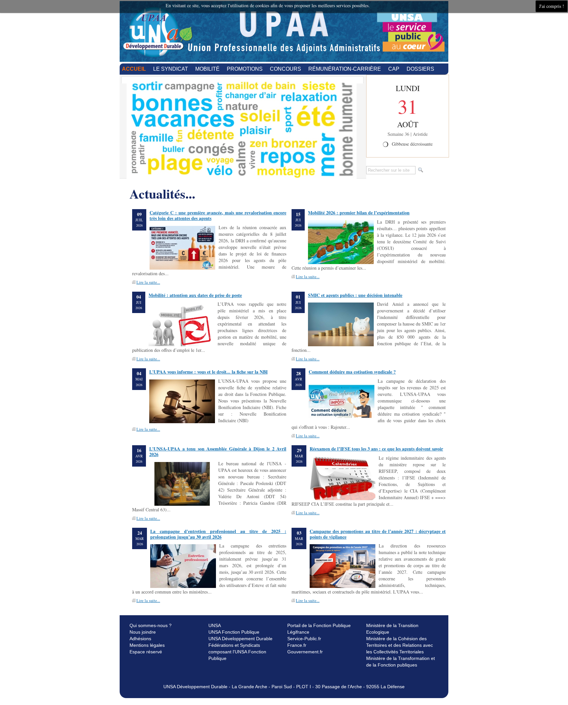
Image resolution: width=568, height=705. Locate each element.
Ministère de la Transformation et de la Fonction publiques (400, 662)
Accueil (134, 69)
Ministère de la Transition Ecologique (392, 629)
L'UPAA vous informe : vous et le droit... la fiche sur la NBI (208, 371)
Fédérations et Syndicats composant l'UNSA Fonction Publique (237, 652)
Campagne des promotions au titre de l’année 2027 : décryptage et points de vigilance (378, 534)
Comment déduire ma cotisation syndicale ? (352, 371)
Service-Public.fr (304, 638)
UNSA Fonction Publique (233, 632)
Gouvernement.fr (305, 651)
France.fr (296, 645)
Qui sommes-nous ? (151, 625)
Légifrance (298, 632)
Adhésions (140, 638)
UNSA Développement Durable (240, 638)
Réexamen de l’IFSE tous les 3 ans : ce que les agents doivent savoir (376, 448)
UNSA (214, 625)
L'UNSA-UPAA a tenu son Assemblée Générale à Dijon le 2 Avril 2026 (217, 451)
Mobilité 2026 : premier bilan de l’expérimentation (359, 212)
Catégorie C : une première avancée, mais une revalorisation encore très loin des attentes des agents (218, 215)
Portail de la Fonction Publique (319, 625)
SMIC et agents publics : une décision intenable (355, 295)
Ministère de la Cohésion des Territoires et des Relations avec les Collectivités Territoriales (399, 645)
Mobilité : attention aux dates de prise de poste (195, 295)
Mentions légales (147, 645)
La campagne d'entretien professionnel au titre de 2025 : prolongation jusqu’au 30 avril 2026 (218, 534)
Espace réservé (146, 651)
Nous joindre (143, 632)
